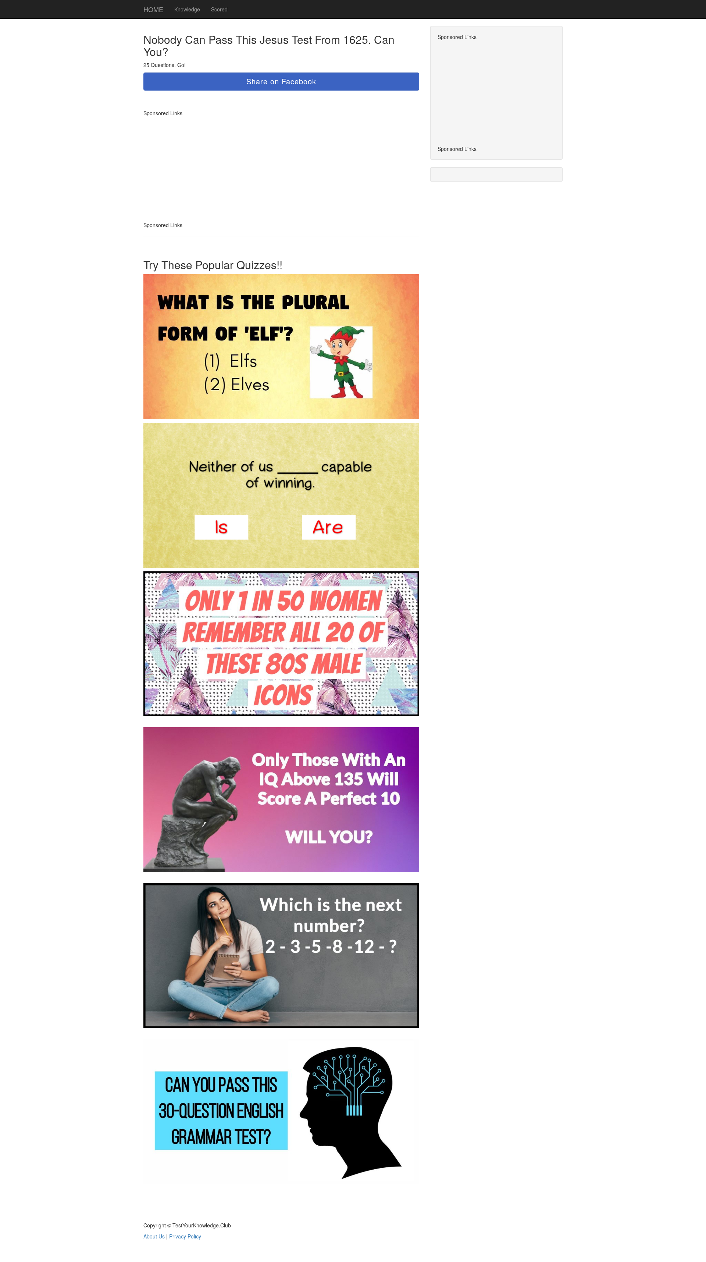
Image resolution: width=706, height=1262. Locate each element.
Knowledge (187, 9)
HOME (153, 9)
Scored (219, 9)
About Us (154, 1236)
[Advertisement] (205, 168)
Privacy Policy (185, 1236)
